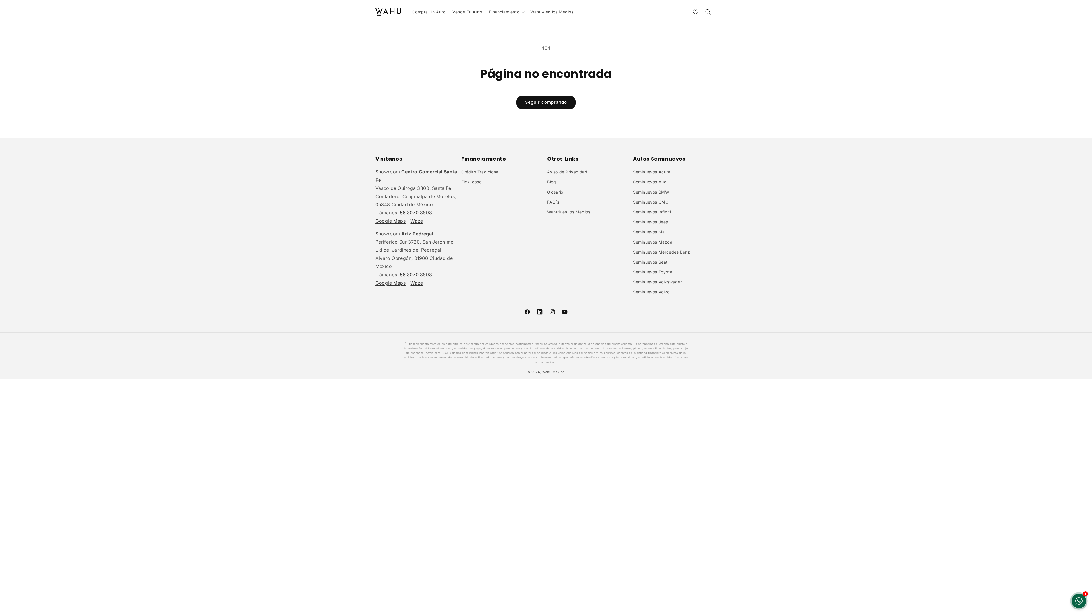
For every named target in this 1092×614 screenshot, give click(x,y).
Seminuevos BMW (651, 192)
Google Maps (390, 221)
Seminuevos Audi (650, 181)
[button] (506, 12)
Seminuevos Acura (652, 171)
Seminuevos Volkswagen (658, 281)
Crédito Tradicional (480, 171)
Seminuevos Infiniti (652, 211)
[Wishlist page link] (695, 12)
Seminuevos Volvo (651, 291)
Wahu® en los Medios (568, 211)
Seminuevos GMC (650, 202)
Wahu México (553, 372)
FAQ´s (553, 202)
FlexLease (471, 181)
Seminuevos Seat (650, 262)
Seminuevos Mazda (653, 242)
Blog (551, 181)
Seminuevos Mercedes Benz (661, 252)
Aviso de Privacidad (567, 171)
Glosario (555, 192)
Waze (416, 221)
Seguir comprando (546, 102)
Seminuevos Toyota (652, 271)
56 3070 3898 (416, 212)
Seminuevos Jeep (651, 221)
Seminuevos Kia (649, 231)
